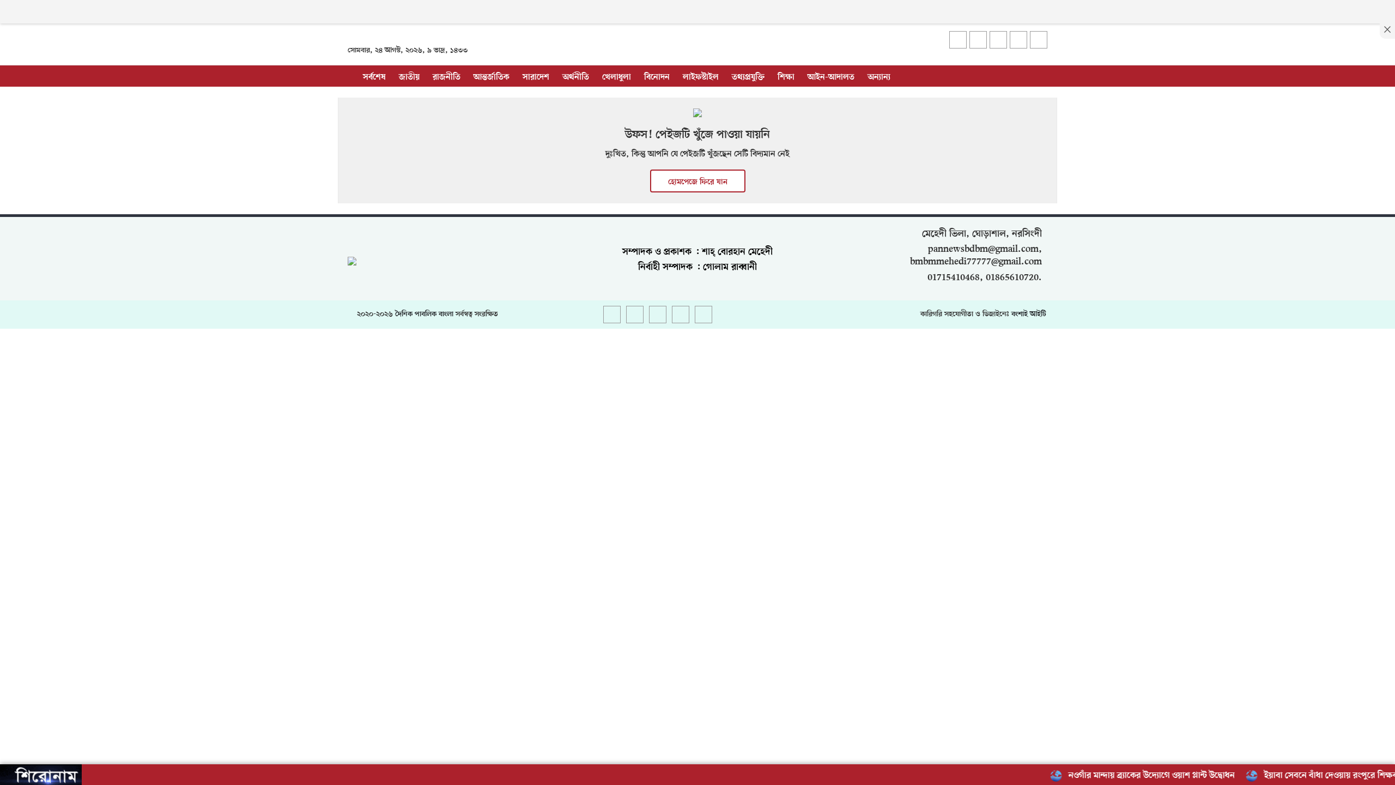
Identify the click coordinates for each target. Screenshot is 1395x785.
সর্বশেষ (374, 77)
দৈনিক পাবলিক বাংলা (424, 314)
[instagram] (998, 40)
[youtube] (1018, 40)
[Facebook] (958, 40)
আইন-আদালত (831, 77)
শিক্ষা (786, 77)
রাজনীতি (446, 77)
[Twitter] (978, 40)
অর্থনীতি (575, 77)
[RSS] (1038, 40)
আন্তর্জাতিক (492, 77)
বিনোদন (657, 77)
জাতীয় (409, 77)
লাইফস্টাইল (701, 77)
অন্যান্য (879, 77)
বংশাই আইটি (1028, 314)
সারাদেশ (536, 77)
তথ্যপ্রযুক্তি (748, 77)
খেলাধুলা (616, 77)
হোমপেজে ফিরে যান (697, 182)
